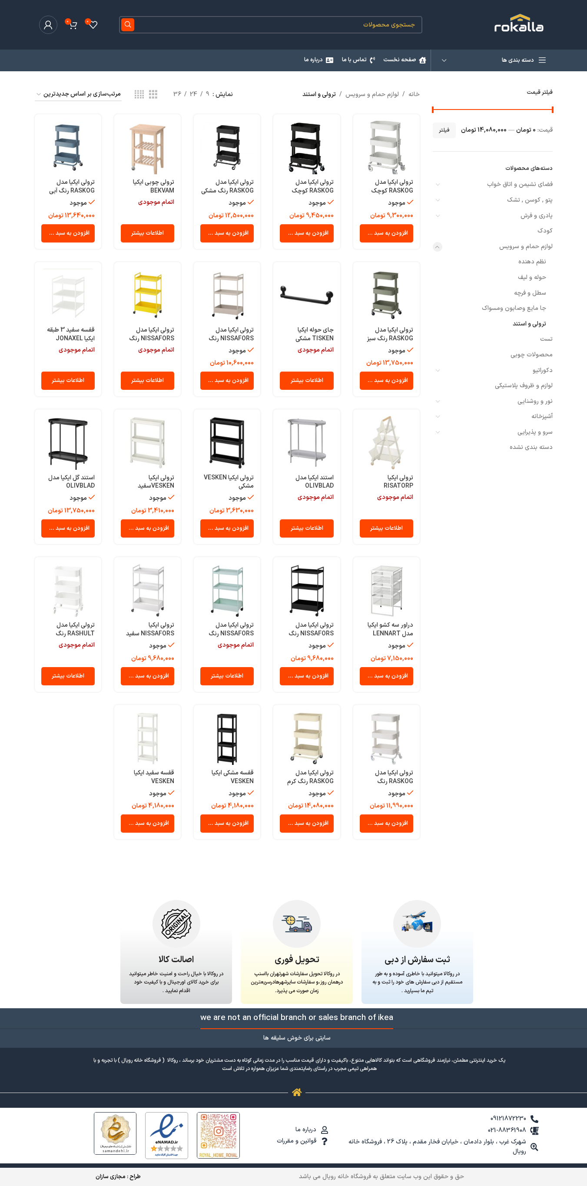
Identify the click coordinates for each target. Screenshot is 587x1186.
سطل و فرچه (530, 293)
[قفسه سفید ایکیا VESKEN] (147, 738)
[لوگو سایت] (520, 24)
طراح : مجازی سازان (118, 1177)
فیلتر (444, 130)
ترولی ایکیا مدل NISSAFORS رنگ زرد (151, 339)
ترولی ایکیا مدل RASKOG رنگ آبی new (72, 191)
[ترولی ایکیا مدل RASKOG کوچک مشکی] (306, 147)
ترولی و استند (529, 324)
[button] (386, 233)
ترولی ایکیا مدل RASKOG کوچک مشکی (313, 191)
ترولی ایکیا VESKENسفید (156, 482)
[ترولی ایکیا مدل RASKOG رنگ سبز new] (386, 295)
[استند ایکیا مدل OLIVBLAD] (306, 442)
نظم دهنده (532, 261)
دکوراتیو (543, 370)
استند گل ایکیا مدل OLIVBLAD (71, 482)
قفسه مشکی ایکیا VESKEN (233, 777)
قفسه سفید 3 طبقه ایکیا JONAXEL (71, 334)
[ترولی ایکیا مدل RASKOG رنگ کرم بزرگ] (306, 738)
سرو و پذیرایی (535, 432)
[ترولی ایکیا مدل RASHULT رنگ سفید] (68, 590)
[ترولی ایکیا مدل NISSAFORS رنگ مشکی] (306, 590)
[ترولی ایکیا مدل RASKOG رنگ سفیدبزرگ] (386, 738)
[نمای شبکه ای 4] (139, 95)
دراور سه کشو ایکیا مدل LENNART (390, 629)
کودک (545, 231)
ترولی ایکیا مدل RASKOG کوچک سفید (392, 191)
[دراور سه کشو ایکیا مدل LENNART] (386, 590)
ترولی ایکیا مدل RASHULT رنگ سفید (75, 634)
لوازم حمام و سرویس (526, 246)
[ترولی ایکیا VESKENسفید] (147, 442)
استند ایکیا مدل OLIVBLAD (314, 482)
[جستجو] (127, 24)
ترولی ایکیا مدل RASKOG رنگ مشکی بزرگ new (227, 191)
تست (546, 339)
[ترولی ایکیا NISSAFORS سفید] (147, 590)
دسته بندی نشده (531, 447)
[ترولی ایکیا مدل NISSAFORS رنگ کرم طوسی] (227, 295)
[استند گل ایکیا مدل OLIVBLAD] (68, 442)
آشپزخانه (542, 416)
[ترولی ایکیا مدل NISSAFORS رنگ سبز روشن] (227, 590)
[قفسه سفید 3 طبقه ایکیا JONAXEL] (68, 295)
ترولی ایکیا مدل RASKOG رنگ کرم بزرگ (310, 781)
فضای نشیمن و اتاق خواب (520, 184)
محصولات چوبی (532, 354)
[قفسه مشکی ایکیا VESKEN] (227, 738)
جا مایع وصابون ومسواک (514, 308)
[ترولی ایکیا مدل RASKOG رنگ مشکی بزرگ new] (227, 147)
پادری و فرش (537, 215)
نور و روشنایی (535, 401)
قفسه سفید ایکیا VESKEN (154, 777)
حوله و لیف (532, 277)
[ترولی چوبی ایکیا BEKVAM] (147, 147)
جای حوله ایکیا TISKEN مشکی (314, 334)
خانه (414, 94)
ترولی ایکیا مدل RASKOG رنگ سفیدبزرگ (394, 781)
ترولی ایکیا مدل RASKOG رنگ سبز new (390, 339)
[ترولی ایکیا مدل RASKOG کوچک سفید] (386, 147)
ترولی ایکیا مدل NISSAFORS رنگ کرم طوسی (231, 339)
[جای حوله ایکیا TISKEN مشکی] (306, 295)
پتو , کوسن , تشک (530, 200)
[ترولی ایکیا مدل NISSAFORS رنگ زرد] (147, 295)
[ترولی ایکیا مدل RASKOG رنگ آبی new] (68, 147)
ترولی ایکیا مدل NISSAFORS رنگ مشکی (311, 634)
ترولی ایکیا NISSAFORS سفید (150, 629)
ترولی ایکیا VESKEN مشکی (229, 482)
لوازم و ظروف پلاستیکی (524, 385)
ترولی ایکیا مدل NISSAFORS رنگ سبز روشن (231, 634)
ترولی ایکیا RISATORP (398, 482)
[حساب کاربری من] (48, 24)
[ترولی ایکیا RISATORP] (386, 442)
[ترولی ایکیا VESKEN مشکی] (227, 442)
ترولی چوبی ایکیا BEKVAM (153, 187)
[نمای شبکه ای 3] (153, 95)
